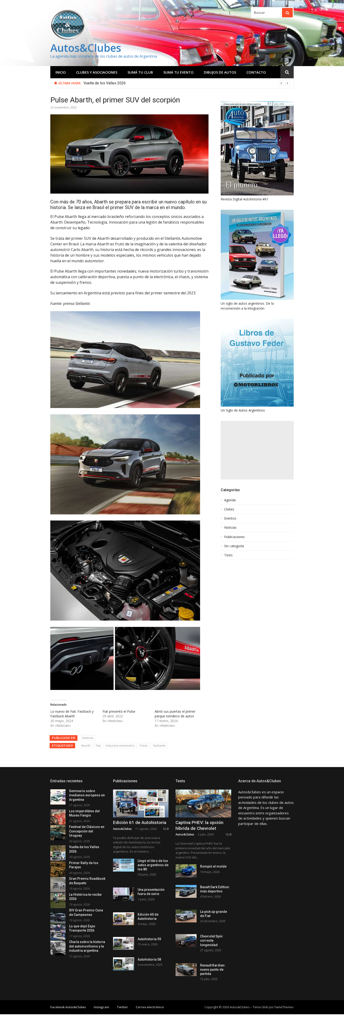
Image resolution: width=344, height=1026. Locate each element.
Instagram (101, 1007)
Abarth (86, 745)
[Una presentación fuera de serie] (123, 893)
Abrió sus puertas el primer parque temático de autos (175, 713)
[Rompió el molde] (186, 870)
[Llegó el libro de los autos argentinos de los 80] (123, 865)
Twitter (122, 1007)
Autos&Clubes (85, 48)
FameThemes (284, 1007)
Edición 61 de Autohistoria (139, 822)
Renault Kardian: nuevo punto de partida (212, 969)
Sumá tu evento (178, 72)
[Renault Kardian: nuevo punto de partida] (186, 969)
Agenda (230, 500)
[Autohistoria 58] (123, 963)
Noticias (88, 738)
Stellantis (159, 745)
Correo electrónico (150, 1007)
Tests (228, 555)
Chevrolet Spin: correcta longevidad (211, 940)
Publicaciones (234, 537)
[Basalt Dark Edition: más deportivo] (186, 891)
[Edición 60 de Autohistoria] (123, 918)
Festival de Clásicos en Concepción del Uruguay (86, 831)
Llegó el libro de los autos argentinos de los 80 (153, 865)
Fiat (98, 745)
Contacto (256, 72)
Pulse (144, 745)
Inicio (60, 72)
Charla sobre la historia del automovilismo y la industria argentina (87, 946)
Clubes (229, 509)
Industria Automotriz (120, 745)
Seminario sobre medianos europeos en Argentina (87, 795)
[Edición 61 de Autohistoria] (141, 803)
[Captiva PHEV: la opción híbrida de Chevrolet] (203, 803)
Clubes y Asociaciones (96, 72)
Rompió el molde (213, 866)
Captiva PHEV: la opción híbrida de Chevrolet (199, 825)
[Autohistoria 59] (123, 943)
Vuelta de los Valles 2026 (105, 83)
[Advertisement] (257, 450)
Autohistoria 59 (149, 939)
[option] (187, 83)
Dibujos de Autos (220, 72)
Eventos (230, 518)
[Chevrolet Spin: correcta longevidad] (186, 940)
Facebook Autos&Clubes (68, 1007)
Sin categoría (234, 546)
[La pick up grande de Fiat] (186, 916)
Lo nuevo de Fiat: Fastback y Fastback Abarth (72, 713)
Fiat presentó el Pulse (118, 711)
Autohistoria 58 (149, 959)
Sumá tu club (140, 72)
